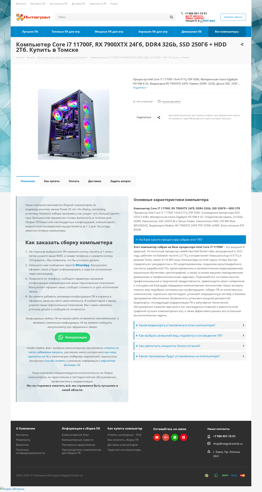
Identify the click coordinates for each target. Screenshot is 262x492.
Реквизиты (23, 439)
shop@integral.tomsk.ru (228, 443)
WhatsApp (82, 265)
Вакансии (22, 444)
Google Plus (165, 437)
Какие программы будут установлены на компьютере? (179, 356)
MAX (212, 20)
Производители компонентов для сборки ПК (81, 451)
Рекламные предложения (78, 444)
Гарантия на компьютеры (124, 449)
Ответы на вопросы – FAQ (124, 434)
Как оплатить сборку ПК (123, 439)
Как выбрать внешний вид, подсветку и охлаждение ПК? (180, 335)
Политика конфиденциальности (30, 451)
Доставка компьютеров (122, 444)
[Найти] (171, 17)
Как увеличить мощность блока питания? (169, 346)
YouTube (156, 437)
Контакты (22, 434)
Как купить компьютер (124, 428)
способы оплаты (54, 360)
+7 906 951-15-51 (196, 13)
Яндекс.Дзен (183, 437)
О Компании (25, 428)
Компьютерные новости (78, 439)
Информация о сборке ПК (81, 428)
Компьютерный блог (75, 434)
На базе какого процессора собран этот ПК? (170, 239)
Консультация (76, 337)
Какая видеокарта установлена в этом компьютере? (177, 325)
